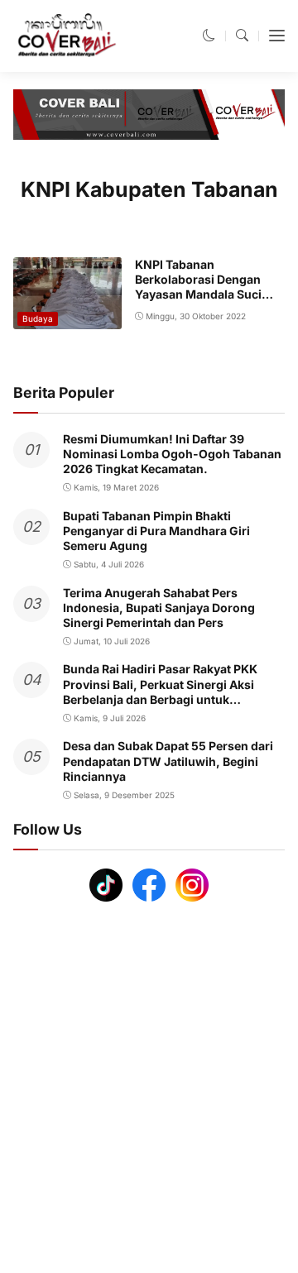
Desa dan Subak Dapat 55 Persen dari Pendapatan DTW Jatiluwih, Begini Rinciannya (168, 760)
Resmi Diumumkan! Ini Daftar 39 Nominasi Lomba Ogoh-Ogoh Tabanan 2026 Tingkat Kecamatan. (172, 454)
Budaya (37, 318)
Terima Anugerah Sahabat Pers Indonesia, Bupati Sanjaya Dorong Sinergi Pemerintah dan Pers (159, 607)
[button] (209, 35)
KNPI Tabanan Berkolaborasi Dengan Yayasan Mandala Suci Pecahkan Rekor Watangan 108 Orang (198, 294)
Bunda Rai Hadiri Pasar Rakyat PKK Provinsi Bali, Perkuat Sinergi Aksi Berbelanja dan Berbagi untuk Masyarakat (160, 691)
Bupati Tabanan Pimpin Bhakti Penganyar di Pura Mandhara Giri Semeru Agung (156, 531)
